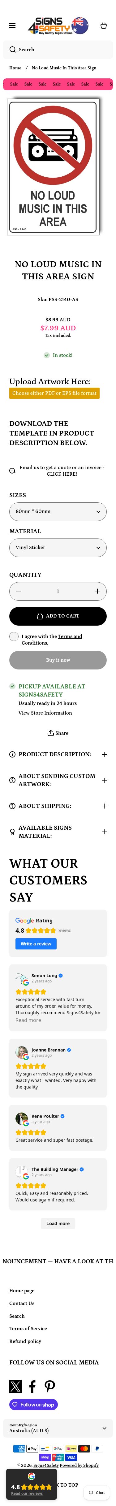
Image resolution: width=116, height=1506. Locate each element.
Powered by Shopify (79, 1465)
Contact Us (21, 1303)
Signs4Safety (46, 1465)
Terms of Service (28, 1328)
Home (15, 68)
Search (17, 1316)
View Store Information (45, 713)
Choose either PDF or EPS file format (54, 393)
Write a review (36, 943)
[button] (58, 733)
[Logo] (58, 25)
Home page (21, 1291)
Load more (58, 1223)
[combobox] (58, 49)
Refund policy (25, 1341)
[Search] (9, 49)
